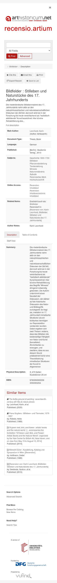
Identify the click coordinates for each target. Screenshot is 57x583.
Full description (12, 125)
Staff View (11, 240)
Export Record (15, 80)
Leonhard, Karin (37, 130)
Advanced (25, 56)
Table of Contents (29, 234)
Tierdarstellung (36, 166)
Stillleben (34, 160)
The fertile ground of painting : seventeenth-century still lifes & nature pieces (27, 400)
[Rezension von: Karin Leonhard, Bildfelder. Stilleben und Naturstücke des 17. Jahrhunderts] (39, 215)
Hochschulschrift (37, 179)
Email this (27, 74)
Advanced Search (14, 496)
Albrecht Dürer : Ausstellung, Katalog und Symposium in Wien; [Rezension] (25, 451)
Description (12, 234)
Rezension (34, 185)
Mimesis (33, 168)
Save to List (34, 80)
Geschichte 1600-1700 (39, 158)
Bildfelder (13, 66)
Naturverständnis (37, 171)
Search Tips (11, 524)
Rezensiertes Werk (38, 177)
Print (41, 74)
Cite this (12, 74)
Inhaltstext (34, 187)
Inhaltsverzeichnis (37, 193)
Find (12, 56)
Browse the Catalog (14, 509)
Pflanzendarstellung (38, 163)
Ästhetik (33, 174)
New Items (11, 512)
